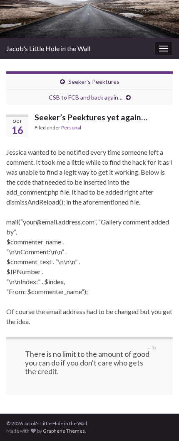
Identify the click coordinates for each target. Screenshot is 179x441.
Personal (71, 127)
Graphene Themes (64, 431)
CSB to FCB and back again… (85, 97)
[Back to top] (160, 422)
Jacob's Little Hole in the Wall (48, 48)
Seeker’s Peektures (93, 81)
